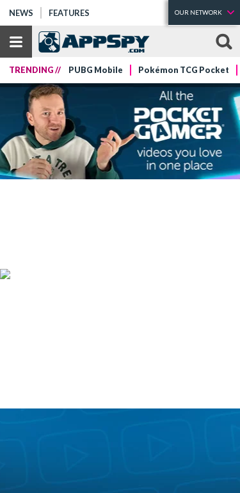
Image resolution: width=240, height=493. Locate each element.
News (21, 13)
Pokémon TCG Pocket (183, 70)
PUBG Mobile (95, 70)
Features (69, 13)
